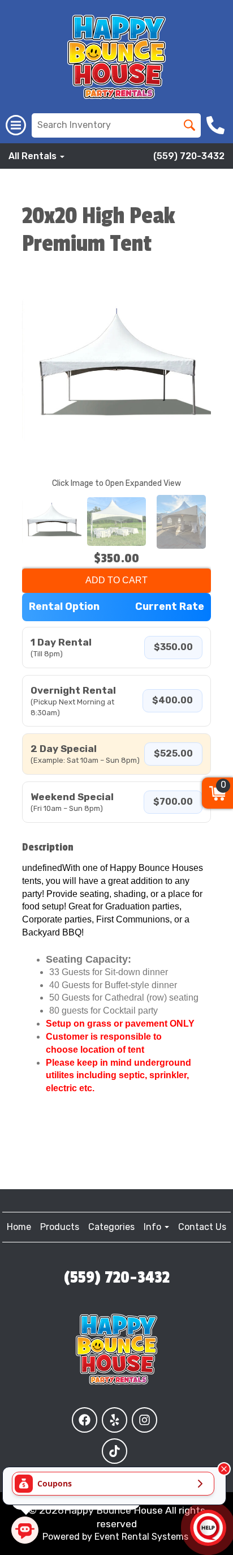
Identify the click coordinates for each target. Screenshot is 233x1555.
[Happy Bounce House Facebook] (84, 1420)
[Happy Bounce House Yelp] (114, 1420)
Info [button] (153, 1226)
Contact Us (202, 1226)
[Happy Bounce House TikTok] (114, 1451)
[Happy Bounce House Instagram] (144, 1420)
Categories (111, 1226)
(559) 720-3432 (189, 156)
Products (59, 1226)
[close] (224, 1469)
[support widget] (208, 1528)
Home (19, 1226)
